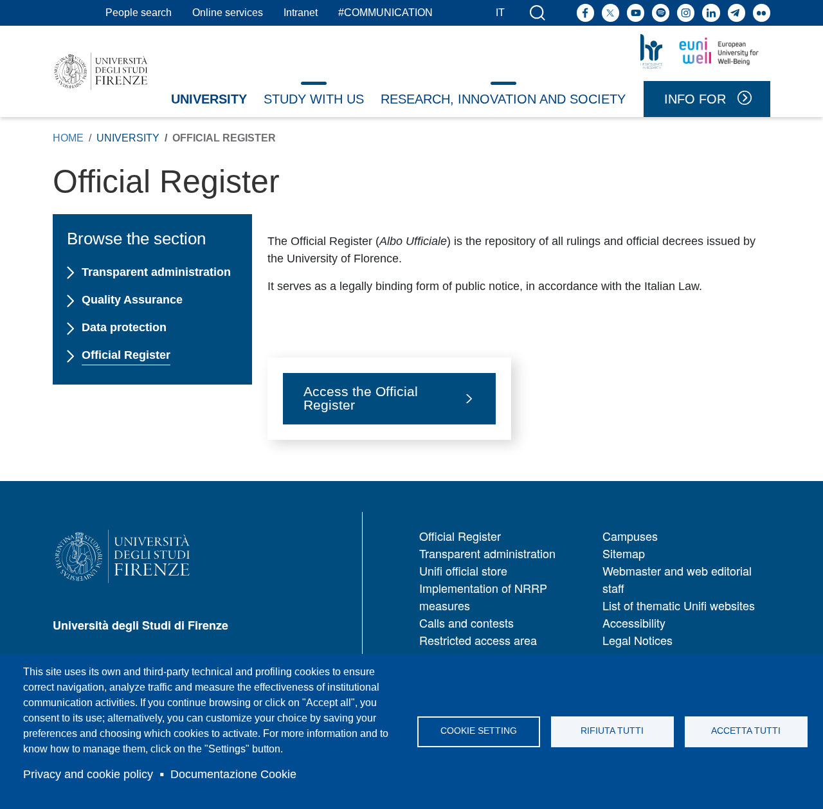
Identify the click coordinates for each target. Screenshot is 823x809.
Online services (227, 12)
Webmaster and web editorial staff (677, 579)
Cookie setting (478, 731)
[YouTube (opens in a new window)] (635, 12)
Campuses (630, 535)
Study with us (314, 99)
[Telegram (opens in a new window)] (736, 12)
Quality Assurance (132, 299)
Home (68, 137)
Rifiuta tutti (612, 731)
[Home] (101, 71)
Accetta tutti (746, 731)
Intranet (301, 12)
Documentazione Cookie (233, 774)
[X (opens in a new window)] (610, 12)
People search (138, 12)
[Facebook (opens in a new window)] (585, 12)
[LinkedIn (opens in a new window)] (710, 12)
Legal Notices (637, 640)
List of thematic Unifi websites (678, 605)
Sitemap (623, 553)
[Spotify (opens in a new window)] (660, 12)
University (209, 99)
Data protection (124, 327)
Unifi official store (463, 570)
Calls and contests (466, 622)
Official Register (126, 355)
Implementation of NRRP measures (483, 596)
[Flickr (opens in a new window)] (761, 12)
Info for (695, 99)
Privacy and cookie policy (88, 774)
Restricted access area (478, 640)
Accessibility (633, 622)
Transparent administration (156, 272)
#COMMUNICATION (385, 12)
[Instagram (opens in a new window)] (685, 12)
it (500, 12)
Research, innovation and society (503, 99)
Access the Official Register (360, 398)
